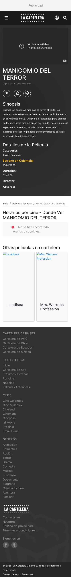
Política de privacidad (18, 526)
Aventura (9, 492)
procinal (8, 427)
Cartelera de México (17, 352)
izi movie (9, 422)
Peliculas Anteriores (16, 387)
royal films (10, 431)
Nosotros (9, 521)
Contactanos (11, 517)
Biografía (9, 484)
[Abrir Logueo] (57, 17)
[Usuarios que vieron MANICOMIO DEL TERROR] (6, 93)
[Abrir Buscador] (65, 18)
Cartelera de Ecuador (17, 347)
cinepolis (9, 418)
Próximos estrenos (15, 374)
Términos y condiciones (19, 530)
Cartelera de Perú (15, 339)
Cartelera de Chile (15, 343)
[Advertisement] (35, 5)
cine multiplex (12, 405)
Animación (10, 444)
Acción (7, 453)
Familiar (8, 497)
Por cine (8, 378)
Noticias (8, 383)
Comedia (9, 466)
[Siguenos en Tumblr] (14, 545)
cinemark (9, 414)
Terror (7, 457)
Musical (8, 471)
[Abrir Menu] (6, 18)
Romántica (10, 449)
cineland (9, 409)
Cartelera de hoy (14, 370)
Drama (7, 462)
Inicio (6, 365)
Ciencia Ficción (13, 488)
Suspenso (9, 475)
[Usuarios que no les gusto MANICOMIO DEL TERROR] (27, 93)
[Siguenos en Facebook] (6, 545)
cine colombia (13, 400)
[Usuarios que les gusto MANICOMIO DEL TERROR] (17, 93)
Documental (11, 479)
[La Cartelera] (32, 17)
